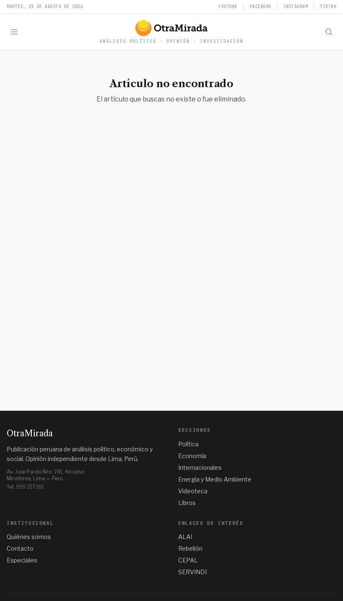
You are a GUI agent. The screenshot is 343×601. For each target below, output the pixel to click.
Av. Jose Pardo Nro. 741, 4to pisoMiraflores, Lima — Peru (45, 475)
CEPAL (188, 560)
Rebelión (190, 548)
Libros (187, 502)
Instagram (296, 6)
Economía (192, 455)
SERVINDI (192, 571)
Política (188, 444)
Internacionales (200, 467)
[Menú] (14, 31)
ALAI (185, 536)
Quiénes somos (29, 536)
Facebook (260, 6)
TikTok (328, 6)
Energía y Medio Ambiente (214, 479)
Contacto (20, 548)
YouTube (228, 6)
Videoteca (192, 491)
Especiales (22, 560)
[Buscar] (328, 31)
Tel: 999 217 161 (25, 487)
